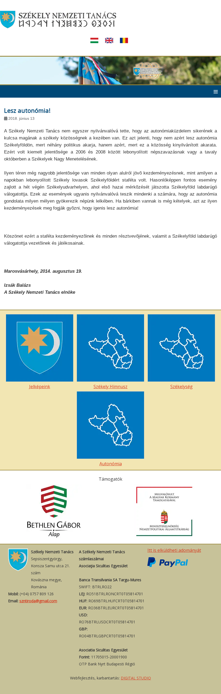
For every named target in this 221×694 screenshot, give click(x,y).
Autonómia (110, 464)
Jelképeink (39, 386)
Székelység (181, 386)
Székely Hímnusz (110, 386)
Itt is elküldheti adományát (174, 550)
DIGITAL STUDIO (136, 678)
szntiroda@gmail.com (38, 600)
